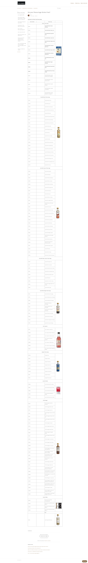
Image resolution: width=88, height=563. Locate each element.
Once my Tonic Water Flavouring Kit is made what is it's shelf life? (21, 18)
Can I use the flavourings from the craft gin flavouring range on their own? (22, 45)
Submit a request (47, 540)
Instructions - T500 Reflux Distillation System (35, 551)
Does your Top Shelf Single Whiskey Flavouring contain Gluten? (21, 39)
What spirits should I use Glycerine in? (22, 35)
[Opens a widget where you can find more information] (84, 561)
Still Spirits (19, 8)
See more (18, 51)
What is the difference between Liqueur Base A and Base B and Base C (39, 549)
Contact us (72, 3)
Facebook (28, 530)
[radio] (42, 536)
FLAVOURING (35, 8)
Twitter (29, 530)
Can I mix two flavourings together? (21, 29)
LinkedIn (31, 530)
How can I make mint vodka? (21, 49)
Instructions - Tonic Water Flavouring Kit (21, 26)
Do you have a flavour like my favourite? (34, 548)
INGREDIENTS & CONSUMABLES (27, 8)
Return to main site (84, 3)
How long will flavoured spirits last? (21, 22)
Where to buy (77, 3)
